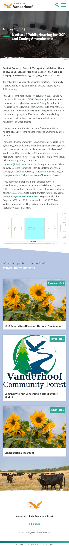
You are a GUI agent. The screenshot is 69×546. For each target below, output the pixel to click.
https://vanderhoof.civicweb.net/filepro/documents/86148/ (31, 175)
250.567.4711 (22, 516)
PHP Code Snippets (23, 544)
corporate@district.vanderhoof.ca (19, 164)
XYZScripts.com (47, 544)
